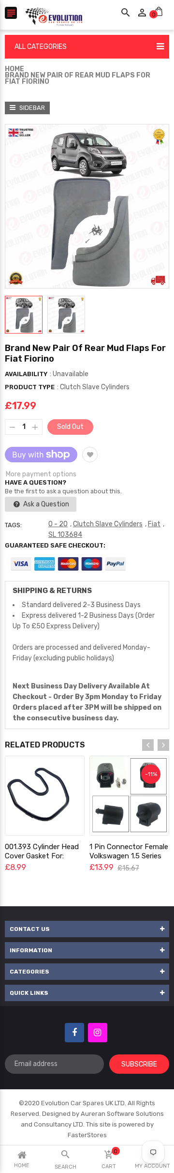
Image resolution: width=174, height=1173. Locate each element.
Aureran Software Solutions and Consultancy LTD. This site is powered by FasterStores (92, 1124)
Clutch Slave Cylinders (108, 524)
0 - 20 (58, 524)
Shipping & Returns (52, 590)
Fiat (154, 524)
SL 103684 (65, 535)
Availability (26, 374)
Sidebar (31, 107)
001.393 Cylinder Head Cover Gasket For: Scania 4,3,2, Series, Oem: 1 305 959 (42, 860)
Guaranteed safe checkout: (55, 545)
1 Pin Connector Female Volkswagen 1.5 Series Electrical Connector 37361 (128, 860)
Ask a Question (45, 504)
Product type (30, 387)
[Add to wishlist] (90, 454)
